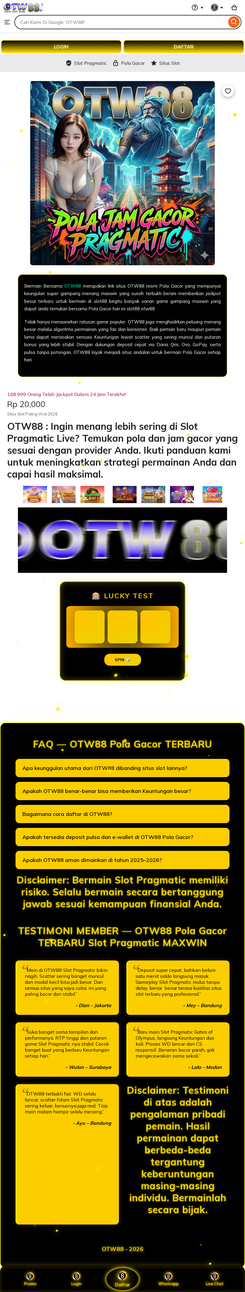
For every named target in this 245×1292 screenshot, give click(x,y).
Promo (30, 1283)
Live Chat (214, 1283)
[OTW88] (23, 12)
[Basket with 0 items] (234, 7)
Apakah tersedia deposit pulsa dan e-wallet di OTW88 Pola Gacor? (107, 837)
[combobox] (120, 22)
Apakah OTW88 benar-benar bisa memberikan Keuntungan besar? (106, 791)
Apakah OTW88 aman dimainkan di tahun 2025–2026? (92, 860)
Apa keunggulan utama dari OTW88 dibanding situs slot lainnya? (104, 768)
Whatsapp (168, 1283)
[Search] (234, 22)
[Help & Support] (197, 7)
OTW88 (72, 286)
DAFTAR (184, 47)
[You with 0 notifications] (217, 7)
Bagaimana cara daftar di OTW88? (67, 814)
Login (76, 1283)
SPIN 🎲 (123, 659)
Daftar (122, 1284)
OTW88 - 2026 (122, 1249)
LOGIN (61, 47)
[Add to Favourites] (228, 91)
